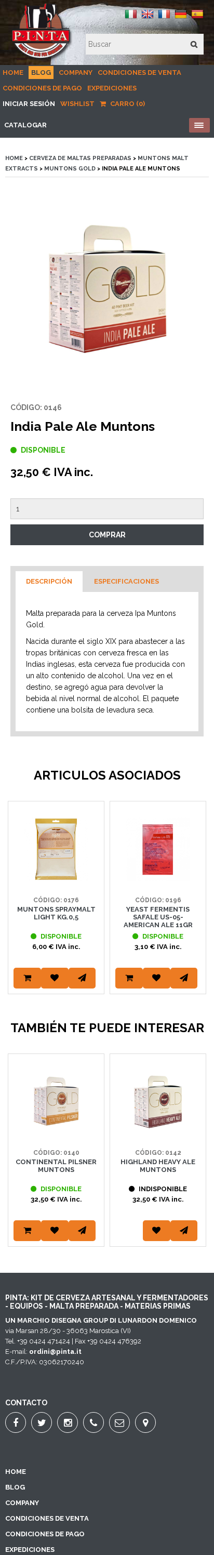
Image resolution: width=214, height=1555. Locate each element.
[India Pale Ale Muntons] (107, 289)
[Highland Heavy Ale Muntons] (158, 1132)
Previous (18, 911)
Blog (41, 72)
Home (13, 72)
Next (196, 911)
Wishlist (77, 104)
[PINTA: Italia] (131, 18)
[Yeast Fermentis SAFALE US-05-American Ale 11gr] (158, 879)
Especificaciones (126, 581)
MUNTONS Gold (70, 168)
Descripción (49, 581)
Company (75, 72)
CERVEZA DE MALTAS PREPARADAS (80, 158)
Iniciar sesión (29, 104)
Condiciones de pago (42, 88)
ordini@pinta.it (55, 1351)
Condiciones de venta (139, 72)
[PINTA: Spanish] (197, 18)
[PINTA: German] (181, 18)
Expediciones (112, 88)
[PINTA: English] (147, 18)
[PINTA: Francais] (164, 18)
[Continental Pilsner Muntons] (56, 1132)
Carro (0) (127, 104)
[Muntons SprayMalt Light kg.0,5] (56, 879)
